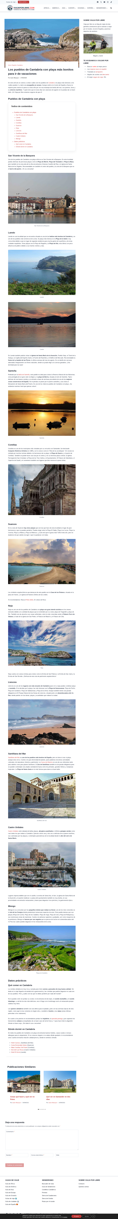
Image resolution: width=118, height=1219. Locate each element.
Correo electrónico (37, 1155)
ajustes (65, 1217)
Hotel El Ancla (15, 1052)
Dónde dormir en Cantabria (24, 146)
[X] (101, 2)
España (14, 65)
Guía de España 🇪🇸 (11, 1204)
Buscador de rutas (48, 1184)
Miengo (18, 138)
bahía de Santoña (24, 374)
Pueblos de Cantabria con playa (25, 112)
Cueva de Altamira (47, 762)
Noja (17, 128)
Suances (18, 125)
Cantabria (20, 65)
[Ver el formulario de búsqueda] (111, 8)
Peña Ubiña (29, 600)
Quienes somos (84, 1187)
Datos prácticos (19, 141)
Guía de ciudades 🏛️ (12, 1201)
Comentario (10, 1131)
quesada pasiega (57, 1018)
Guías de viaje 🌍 (11, 1198)
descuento (105, 74)
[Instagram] (107, 2)
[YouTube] (104, 2)
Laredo (18, 117)
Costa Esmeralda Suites (19, 1045)
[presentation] (23, 1082)
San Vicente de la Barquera (24, 115)
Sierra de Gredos (47, 1198)
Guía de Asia (9, 1189)
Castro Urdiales (21, 136)
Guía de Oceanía (10, 1195)
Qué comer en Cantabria (23, 144)
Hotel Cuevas (15, 1043)
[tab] (38, 1109)
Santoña (18, 120)
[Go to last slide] (10, 1089)
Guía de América (10, 1187)
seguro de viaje (98, 77)
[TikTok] (111, 2)
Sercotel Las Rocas (17, 1050)
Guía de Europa (10, 1192)
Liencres (18, 130)
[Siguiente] (73, 1089)
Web (57, 1155)
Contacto (81, 1184)
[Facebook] (97, 2)
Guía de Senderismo (48, 1187)
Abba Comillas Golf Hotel (19, 1047)
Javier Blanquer (14, 77)
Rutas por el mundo (48, 1201)
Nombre (9, 1155)
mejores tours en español (98, 69)
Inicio (9, 65)
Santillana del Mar (21, 133)
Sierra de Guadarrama (49, 1195)
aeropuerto (99, 72)
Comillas (18, 123)
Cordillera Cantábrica (49, 1189)
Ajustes (87, 1216)
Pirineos (44, 1192)
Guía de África (10, 1184)
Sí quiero (76, 1216)
